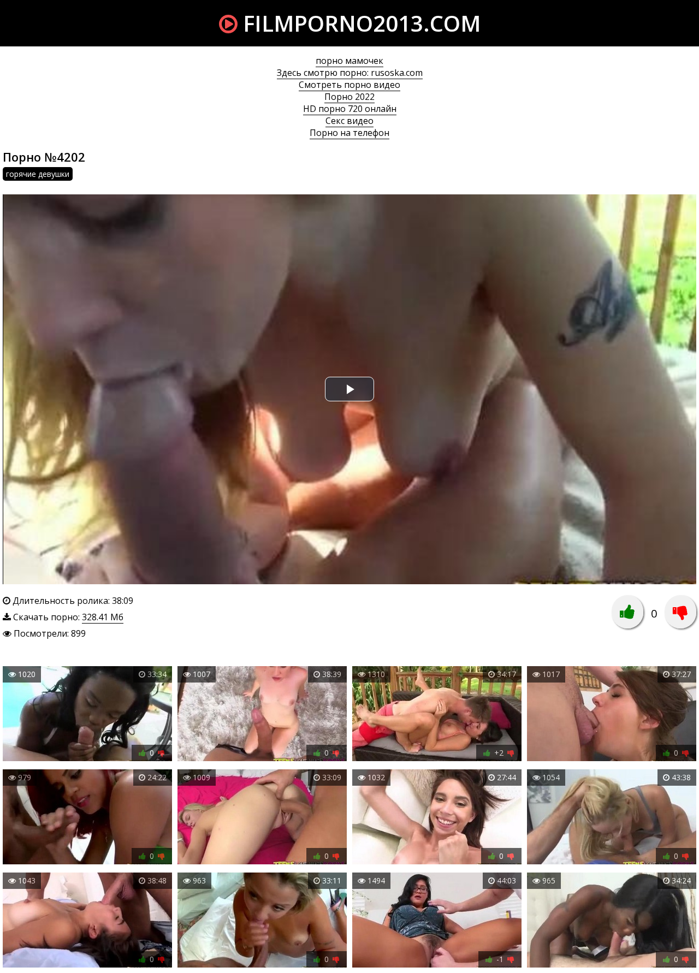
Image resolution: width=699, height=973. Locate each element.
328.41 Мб (102, 617)
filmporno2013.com (359, 23)
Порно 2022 (349, 97)
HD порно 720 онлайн (349, 109)
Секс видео (349, 121)
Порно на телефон (349, 133)
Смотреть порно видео (349, 85)
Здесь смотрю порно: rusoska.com (350, 73)
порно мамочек (349, 61)
